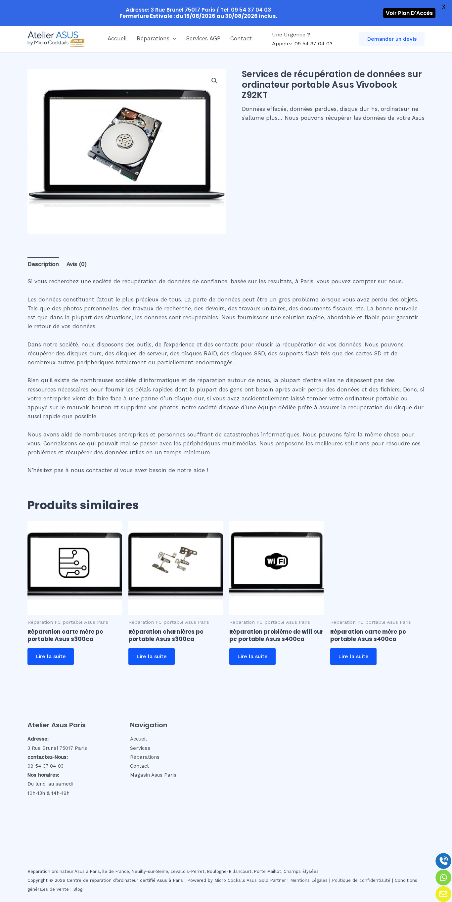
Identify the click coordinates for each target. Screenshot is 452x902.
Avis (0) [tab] (77, 264)
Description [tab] (43, 264)
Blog (77, 889)
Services (140, 748)
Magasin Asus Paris (153, 775)
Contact (241, 38)
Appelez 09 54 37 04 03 (302, 43)
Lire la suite (50, 656)
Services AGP (203, 38)
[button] (172, 38)
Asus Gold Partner (266, 880)
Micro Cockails (229, 880)
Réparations (153, 38)
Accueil (117, 38)
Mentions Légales (309, 880)
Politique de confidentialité (361, 880)
